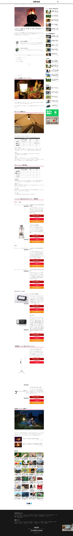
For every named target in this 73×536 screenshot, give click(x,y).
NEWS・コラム (47, 102)
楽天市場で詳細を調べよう (37, 215)
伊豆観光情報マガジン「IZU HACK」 (52, 521)
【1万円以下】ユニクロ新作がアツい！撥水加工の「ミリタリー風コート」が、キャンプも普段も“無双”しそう (54, 101)
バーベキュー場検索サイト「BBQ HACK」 (43, 521)
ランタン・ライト (34, 4)
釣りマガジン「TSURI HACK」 (25, 521)
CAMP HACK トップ (16, 4)
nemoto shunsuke (23, 48)
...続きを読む (41, 44)
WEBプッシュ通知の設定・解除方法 (18, 517)
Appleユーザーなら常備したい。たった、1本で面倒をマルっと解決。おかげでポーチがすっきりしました (54, 25)
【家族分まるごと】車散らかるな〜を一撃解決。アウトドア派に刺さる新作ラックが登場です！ (54, 41)
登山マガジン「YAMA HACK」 (17, 521)
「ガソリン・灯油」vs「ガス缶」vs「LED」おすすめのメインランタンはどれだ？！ (46, 4)
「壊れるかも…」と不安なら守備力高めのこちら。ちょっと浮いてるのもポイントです (54, 45)
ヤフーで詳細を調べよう (37, 239)
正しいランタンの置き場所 (19, 61)
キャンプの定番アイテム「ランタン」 (21, 57)
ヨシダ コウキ (57, 81)
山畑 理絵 (58, 30)
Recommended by (40, 500)
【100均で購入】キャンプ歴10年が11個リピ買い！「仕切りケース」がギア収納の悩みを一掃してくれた (54, 29)
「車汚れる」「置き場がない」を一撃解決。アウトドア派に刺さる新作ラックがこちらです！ (54, 50)
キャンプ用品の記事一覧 (22, 4)
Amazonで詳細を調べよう (36, 221)
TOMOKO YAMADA (57, 12)
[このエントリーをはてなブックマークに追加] (31, 503)
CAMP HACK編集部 (23, 41)
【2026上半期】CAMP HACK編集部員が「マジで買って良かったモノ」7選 (54, 20)
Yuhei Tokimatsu (57, 46)
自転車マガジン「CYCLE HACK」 (33, 521)
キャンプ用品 (27, 505)
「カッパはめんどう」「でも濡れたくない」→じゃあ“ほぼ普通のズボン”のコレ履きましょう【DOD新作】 (54, 70)
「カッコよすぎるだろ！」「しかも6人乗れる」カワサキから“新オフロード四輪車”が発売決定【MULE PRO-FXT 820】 (54, 106)
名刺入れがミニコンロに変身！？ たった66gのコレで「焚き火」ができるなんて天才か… (54, 97)
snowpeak (21, 75)
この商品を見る (26, 206)
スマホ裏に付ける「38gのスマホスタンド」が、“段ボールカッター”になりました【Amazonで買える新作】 (55, 92)
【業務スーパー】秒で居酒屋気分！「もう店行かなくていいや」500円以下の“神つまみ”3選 (54, 75)
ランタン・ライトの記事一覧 (28, 4)
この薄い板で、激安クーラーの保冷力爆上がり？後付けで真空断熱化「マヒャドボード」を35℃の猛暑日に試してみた (54, 12)
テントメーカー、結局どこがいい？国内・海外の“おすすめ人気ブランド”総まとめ (54, 16)
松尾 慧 (58, 72)
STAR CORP (17, 430)
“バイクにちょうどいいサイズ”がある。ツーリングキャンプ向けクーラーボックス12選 (54, 88)
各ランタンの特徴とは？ (19, 59)
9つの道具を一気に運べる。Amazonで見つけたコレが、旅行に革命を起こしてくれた (54, 54)
